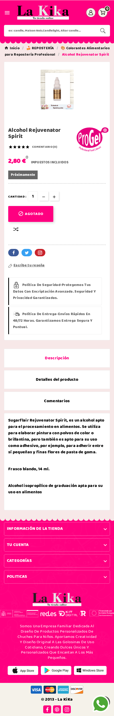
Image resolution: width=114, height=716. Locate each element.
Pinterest (40, 252)
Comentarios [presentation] (57, 401)
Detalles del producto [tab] (57, 379)
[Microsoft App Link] (90, 670)
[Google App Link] (56, 670)
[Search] (103, 31)
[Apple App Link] (23, 670)
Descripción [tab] (57, 358)
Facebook (13, 252)
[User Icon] (90, 12)
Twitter (26, 252)
